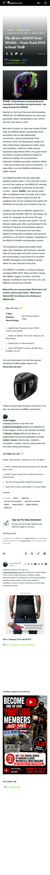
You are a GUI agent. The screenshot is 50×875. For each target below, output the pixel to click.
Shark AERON (17, 504)
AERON (15, 498)
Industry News (24, 30)
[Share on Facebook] (7, 54)
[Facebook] (29, 564)
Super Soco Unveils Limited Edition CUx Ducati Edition (25, 487)
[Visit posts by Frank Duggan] (6, 60)
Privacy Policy (25, 541)
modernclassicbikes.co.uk (15, 427)
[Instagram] (39, 564)
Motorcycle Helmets (13, 501)
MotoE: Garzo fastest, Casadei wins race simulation (24, 460)
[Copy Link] (21, 54)
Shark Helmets (38, 33)
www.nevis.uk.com (12, 366)
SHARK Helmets (32, 504)
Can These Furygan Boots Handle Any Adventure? (24, 482)
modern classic (10, 440)
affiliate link (8, 299)
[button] (5, 3)
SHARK (22, 191)
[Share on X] (12, 54)
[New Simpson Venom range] (13, 317)
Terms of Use (29, 538)
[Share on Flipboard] (16, 54)
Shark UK (7, 508)
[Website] (25, 564)
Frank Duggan (15, 60)
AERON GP (25, 498)
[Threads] (42, 564)
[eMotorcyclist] (15, 3)
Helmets (10, 30)
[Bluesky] (45, 564)
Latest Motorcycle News (17, 33)
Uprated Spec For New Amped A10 (21, 343)
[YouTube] (35, 564)
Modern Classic (12, 433)
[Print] (44, 553)
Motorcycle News (32, 501)
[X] (32, 564)
